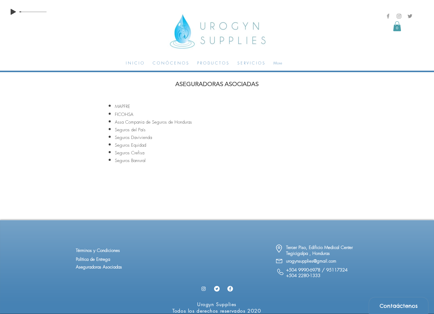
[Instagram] (399, 16)
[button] (397, 26)
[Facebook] (388, 16)
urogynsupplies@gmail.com (311, 261)
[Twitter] (410, 16)
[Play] (13, 12)
